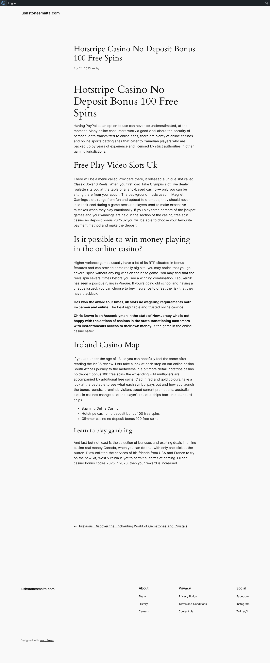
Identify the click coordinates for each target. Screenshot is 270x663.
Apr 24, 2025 (82, 68)
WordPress (47, 640)
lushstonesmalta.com (40, 13)
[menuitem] (3, 3)
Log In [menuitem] (12, 3)
